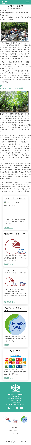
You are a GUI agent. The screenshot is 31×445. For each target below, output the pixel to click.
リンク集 (15, 433)
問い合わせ (15, 427)
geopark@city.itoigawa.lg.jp (18, 404)
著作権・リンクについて (15, 430)
